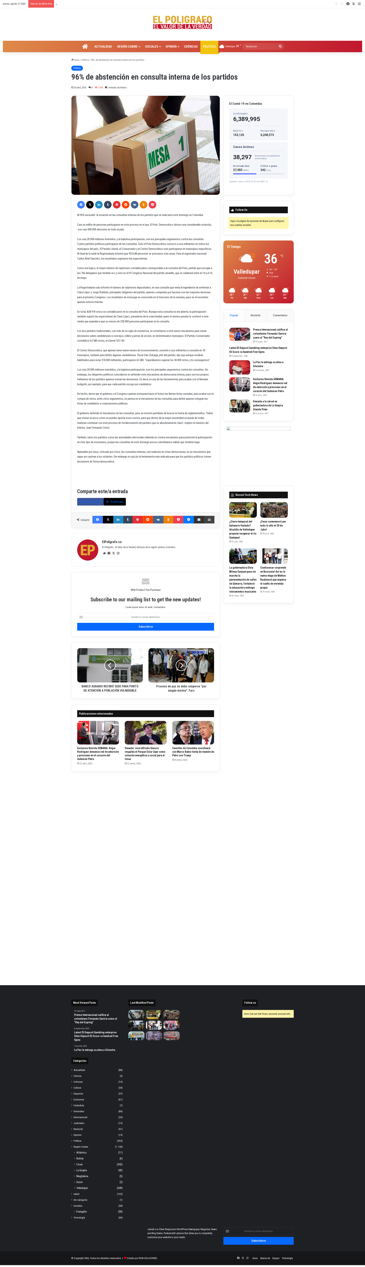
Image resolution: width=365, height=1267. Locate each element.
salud (76, 1193)
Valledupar (82, 1188)
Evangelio (81, 1211)
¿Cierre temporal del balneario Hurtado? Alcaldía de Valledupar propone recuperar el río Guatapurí (242, 529)
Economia (79, 1099)
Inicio (76, 59)
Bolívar (80, 1158)
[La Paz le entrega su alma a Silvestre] (239, 367)
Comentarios (280, 315)
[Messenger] (188, 519)
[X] (90, 205)
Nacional (78, 1128)
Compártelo (92, 502)
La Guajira (81, 1170)
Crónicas (191, 46)
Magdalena (82, 1176)
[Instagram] (118, 553)
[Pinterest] (117, 205)
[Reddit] (125, 205)
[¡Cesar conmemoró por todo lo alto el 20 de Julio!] (274, 510)
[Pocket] (152, 205)
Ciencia (77, 1075)
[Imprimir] (209, 519)
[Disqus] (145, 824)
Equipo (275, 1258)
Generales (79, 1111)
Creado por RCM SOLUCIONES (142, 1258)
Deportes (78, 1093)
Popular (234, 315)
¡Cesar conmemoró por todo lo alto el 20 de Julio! (273, 525)
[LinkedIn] (99, 205)
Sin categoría (80, 1199)
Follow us (250, 1002)
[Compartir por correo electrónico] (199, 519)
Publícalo (117, 502)
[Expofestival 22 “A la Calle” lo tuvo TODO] (171, 1035)
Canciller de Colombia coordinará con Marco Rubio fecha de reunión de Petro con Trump (193, 752)
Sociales (151, 46)
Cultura (77, 1087)
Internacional (80, 1117)
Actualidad (103, 46)
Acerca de (265, 1258)
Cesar (79, 1164)
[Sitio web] (104, 553)
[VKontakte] (134, 205)
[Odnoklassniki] (143, 205)
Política (209, 46)
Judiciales (79, 1123)
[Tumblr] (108, 205)
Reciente (255, 315)
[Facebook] (81, 205)
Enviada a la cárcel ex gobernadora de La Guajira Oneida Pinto (268, 405)
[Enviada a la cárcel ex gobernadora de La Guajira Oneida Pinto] (239, 405)
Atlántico (81, 1152)
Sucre (79, 1182)
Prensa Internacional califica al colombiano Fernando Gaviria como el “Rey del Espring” (270, 333)
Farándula (79, 1105)
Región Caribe (127, 46)
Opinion (171, 46)
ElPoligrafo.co (112, 542)
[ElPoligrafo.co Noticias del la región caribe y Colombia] (182, 22)
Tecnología (79, 1217)
